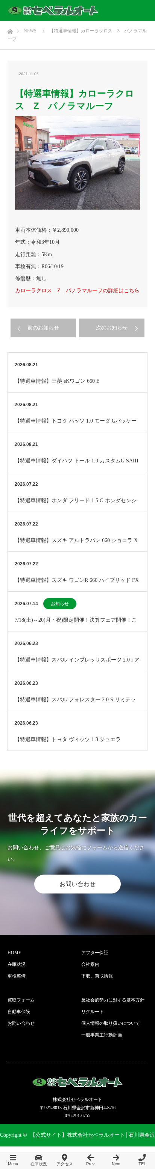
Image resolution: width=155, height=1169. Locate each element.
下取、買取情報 (97, 976)
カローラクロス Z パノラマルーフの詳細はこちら (77, 290)
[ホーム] (10, 29)
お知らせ (60, 603)
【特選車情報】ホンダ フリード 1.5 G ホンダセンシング (76, 505)
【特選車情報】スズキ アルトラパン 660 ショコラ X (76, 540)
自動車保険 (19, 1011)
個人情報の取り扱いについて (110, 1023)
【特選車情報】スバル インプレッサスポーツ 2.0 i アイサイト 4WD (77, 664)
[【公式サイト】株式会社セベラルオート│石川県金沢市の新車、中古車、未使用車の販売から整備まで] (53, 10)
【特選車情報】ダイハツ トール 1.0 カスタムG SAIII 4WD (76, 465)
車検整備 (17, 976)
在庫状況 (17, 964)
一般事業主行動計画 (101, 1035)
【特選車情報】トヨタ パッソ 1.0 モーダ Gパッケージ (76, 425)
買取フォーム (21, 1000)
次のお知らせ (112, 328)
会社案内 (90, 964)
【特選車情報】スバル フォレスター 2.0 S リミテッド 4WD (75, 704)
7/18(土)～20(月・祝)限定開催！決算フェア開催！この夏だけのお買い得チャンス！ (76, 624)
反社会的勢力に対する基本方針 (112, 1000)
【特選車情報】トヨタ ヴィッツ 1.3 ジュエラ (68, 739)
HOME (14, 952)
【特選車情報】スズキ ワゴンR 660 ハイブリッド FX (77, 580)
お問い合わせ (77, 884)
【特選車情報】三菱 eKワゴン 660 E (57, 381)
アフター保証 (94, 952)
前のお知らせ (43, 328)
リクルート (92, 1011)
